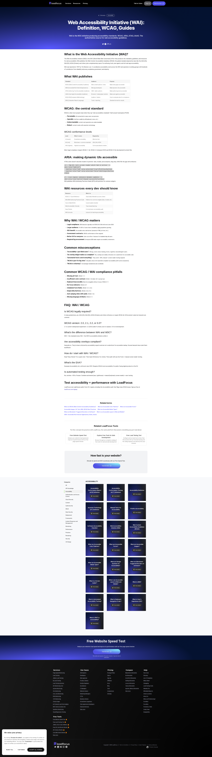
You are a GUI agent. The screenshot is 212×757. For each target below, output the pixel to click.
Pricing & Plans (111, 672)
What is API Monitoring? (149, 699)
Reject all (9, 749)
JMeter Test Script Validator (60, 724)
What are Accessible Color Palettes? (108, 406)
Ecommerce (83, 685)
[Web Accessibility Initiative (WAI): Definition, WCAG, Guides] (103, 44)
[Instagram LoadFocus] (64, 747)
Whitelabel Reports (148, 691)
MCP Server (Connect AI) (59, 706)
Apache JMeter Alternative (132, 688)
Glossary (102, 15)
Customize (21, 749)
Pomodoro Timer (147, 706)
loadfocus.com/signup (70, 389)
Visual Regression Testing (59, 712)
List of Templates (147, 678)
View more (55, 735)
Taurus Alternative (129, 685)
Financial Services (84, 706)
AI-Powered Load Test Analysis (60, 704)
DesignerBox (146, 712)
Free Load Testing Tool (58, 722)
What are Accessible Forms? (128, 406)
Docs (108, 683)
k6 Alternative (128, 675)
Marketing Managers (85, 693)
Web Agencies (83, 678)
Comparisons (110, 691)
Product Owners (84, 680)
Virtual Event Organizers (86, 701)
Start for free (158, 3)
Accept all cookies (35, 749)
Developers (83, 675)
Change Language (153, 747)
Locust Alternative (130, 683)
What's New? (146, 680)
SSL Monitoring (57, 691)
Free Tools (146, 672)
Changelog (146, 683)
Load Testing (56, 675)
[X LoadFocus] (55, 747)
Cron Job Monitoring (58, 693)
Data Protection (142, 745)
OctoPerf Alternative (130, 678)
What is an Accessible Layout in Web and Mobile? (111, 412)
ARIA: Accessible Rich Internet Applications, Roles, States (80, 414)
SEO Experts (83, 672)
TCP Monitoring (57, 699)
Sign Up (109, 678)
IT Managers (83, 688)
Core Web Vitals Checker (59, 732)
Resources (76, 3)
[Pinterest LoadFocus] (66, 747)
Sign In (148, 3)
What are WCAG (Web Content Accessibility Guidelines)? (80, 406)
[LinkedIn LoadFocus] (58, 747)
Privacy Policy (134, 745)
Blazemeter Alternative (131, 672)
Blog (108, 685)
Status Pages (56, 701)
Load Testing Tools (148, 685)
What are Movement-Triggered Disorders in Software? (79, 412)
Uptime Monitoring (57, 688)
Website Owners (84, 691)
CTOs (81, 696)
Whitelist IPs (146, 688)
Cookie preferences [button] (152, 745)
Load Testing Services (58, 683)
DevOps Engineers (84, 683)
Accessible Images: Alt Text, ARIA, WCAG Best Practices (80, 409)
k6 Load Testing (57, 680)
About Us (145, 696)
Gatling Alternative (130, 680)
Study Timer (146, 709)
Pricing (85, 3)
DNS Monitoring (57, 696)
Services (68, 3)
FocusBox (145, 704)
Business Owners (84, 699)
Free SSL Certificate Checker (60, 727)
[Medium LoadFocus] (61, 747)
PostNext (145, 701)
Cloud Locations (147, 693)
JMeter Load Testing (58, 678)
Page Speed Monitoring (59, 672)
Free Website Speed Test (59, 719)
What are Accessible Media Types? (107, 409)
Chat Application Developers (87, 704)
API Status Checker (58, 729)
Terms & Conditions (124, 745)
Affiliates (109, 680)
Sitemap (109, 693)
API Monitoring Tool (58, 685)
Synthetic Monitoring (58, 709)
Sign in (109, 675)
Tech (108, 688)
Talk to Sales (138, 3)
